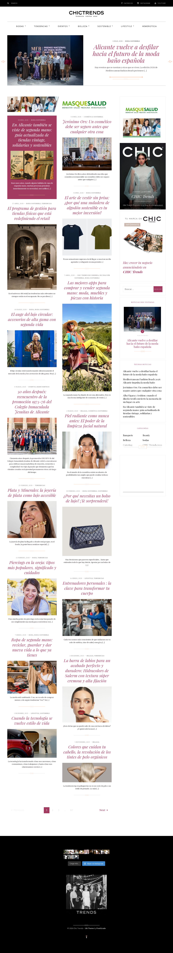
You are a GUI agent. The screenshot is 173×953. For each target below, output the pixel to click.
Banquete (128, 435)
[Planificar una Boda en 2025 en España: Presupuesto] (86, 851)
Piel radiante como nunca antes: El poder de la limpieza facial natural (87, 420)
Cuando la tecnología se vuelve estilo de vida (31, 720)
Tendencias (41, 26)
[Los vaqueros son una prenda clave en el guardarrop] (71, 851)
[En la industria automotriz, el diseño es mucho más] (66, 851)
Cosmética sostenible (93, 117)
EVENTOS (63, 26)
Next (102, 810)
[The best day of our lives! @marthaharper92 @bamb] (66, 856)
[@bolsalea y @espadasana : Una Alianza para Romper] (71, 856)
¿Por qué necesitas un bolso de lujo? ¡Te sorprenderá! (87, 498)
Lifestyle (126, 26)
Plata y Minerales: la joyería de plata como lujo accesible (32, 492)
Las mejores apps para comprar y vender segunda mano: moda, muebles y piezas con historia (87, 290)
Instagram (145, 3)
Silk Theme (89, 928)
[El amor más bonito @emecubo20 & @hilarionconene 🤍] (101, 851)
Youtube (162, 3)
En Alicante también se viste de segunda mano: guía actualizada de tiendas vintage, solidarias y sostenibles (32, 135)
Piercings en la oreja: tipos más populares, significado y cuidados (32, 567)
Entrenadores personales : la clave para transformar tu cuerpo (87, 588)
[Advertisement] (143, 475)
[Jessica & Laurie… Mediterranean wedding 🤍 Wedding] (106, 851)
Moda (31, 309)
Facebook (128, 3)
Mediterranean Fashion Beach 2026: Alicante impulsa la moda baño (142, 381)
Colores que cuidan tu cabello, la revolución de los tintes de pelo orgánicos (87, 752)
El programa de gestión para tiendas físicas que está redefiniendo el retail (32, 213)
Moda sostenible (132, 41)
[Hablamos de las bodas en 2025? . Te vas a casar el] (76, 851)
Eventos (32, 387)
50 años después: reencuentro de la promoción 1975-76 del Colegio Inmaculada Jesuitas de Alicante (31, 401)
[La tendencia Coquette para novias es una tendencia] (96, 851)
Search (14, 3)
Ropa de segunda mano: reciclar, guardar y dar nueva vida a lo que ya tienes (31, 647)
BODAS (20, 26)
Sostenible (104, 26)
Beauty (146, 435)
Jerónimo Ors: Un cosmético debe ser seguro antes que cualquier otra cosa (87, 126)
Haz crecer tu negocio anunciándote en (137, 267)
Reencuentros (43, 387)
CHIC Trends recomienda (88, 275)
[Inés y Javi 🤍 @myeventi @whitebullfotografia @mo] (81, 851)
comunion (128, 449)
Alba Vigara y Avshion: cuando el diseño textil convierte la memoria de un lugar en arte (142, 398)
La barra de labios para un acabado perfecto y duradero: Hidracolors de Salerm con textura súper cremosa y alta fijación (87, 670)
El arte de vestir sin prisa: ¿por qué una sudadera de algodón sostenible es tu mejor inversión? (87, 205)
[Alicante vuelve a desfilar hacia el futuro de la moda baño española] (45, 60)
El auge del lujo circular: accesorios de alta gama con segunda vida (32, 319)
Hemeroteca (149, 26)
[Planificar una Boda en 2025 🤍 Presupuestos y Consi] (91, 851)
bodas (146, 440)
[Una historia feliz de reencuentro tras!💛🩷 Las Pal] (76, 856)
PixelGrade (101, 928)
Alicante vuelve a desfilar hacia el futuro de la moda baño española (126, 53)
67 (71, 810)
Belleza (82, 26)
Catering (127, 444)
